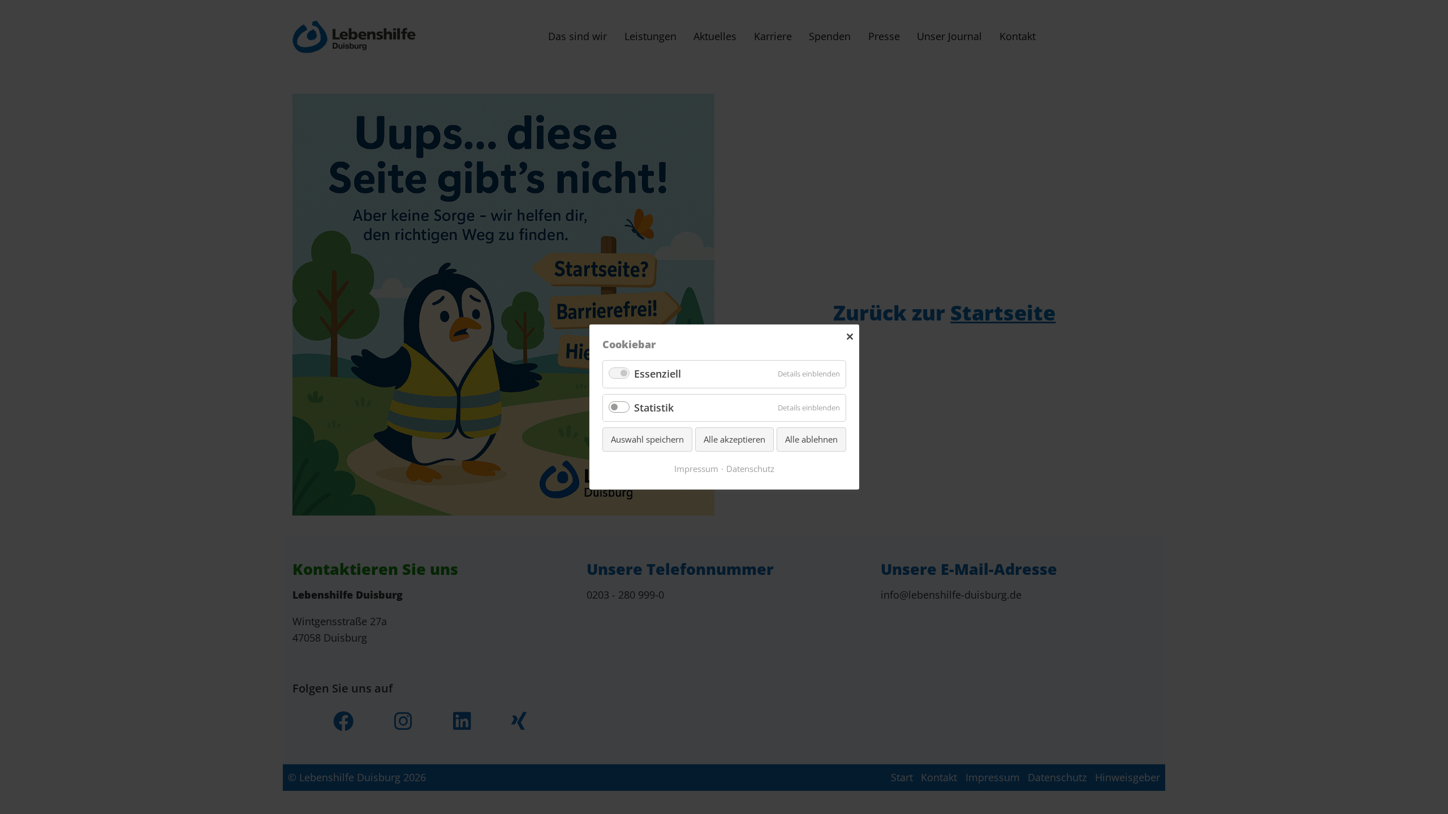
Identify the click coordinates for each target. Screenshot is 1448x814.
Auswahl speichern (647, 439)
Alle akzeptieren (734, 439)
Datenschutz (750, 468)
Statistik (654, 407)
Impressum (696, 468)
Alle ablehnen (811, 439)
